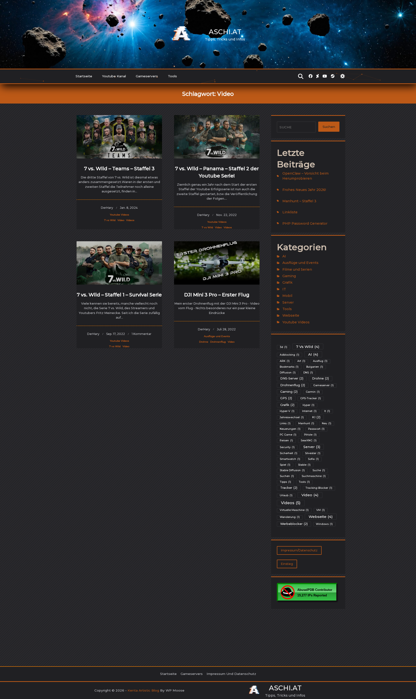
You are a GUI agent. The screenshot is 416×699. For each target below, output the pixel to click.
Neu (326, 423)
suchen (287, 476)
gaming (289, 391)
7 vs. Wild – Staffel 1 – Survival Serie (119, 295)
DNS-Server (291, 378)
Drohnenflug (218, 341)
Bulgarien (314, 366)
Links (285, 423)
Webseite (290, 315)
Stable (304, 464)
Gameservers (147, 76)
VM (320, 510)
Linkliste (290, 212)
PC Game (288, 434)
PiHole (310, 434)
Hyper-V (287, 411)
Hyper (308, 405)
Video (120, 220)
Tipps (285, 481)
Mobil (287, 296)
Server (288, 302)
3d (283, 347)
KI (316, 417)
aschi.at (225, 32)
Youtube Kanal (114, 76)
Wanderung (290, 517)
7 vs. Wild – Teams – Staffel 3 (119, 168)
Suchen (329, 127)
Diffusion (288, 372)
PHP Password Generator (304, 223)
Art (301, 361)
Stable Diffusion (292, 470)
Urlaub (286, 495)
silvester (312, 453)
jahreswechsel (292, 417)
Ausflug (320, 361)
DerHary (107, 207)
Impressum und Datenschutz (231, 674)
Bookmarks (289, 366)
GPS (286, 398)
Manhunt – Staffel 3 (299, 201)
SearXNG (309, 440)
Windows (324, 524)
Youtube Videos (119, 214)
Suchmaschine (314, 476)
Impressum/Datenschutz (299, 550)
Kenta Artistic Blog (143, 690)
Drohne (203, 341)
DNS (308, 372)
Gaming (289, 276)
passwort (316, 429)
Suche (318, 470)
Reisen (286, 440)
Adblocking (289, 354)
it (327, 411)
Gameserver (323, 385)
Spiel (285, 464)
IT (284, 289)
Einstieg (287, 564)
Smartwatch (290, 459)
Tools (172, 76)
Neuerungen (290, 429)
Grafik (287, 282)
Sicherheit (288, 453)
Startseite (84, 76)
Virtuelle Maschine (294, 510)
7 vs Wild (110, 220)
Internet (309, 411)
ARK (285, 361)
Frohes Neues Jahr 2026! (304, 190)
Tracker (288, 488)
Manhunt (306, 423)
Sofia (313, 459)
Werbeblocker (294, 524)
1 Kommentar (141, 334)
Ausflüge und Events (217, 336)
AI (284, 256)
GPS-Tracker (310, 398)
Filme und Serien (297, 269)
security (287, 447)
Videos (130, 220)
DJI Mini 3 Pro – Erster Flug (216, 295)
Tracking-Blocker (319, 488)
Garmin (313, 391)
